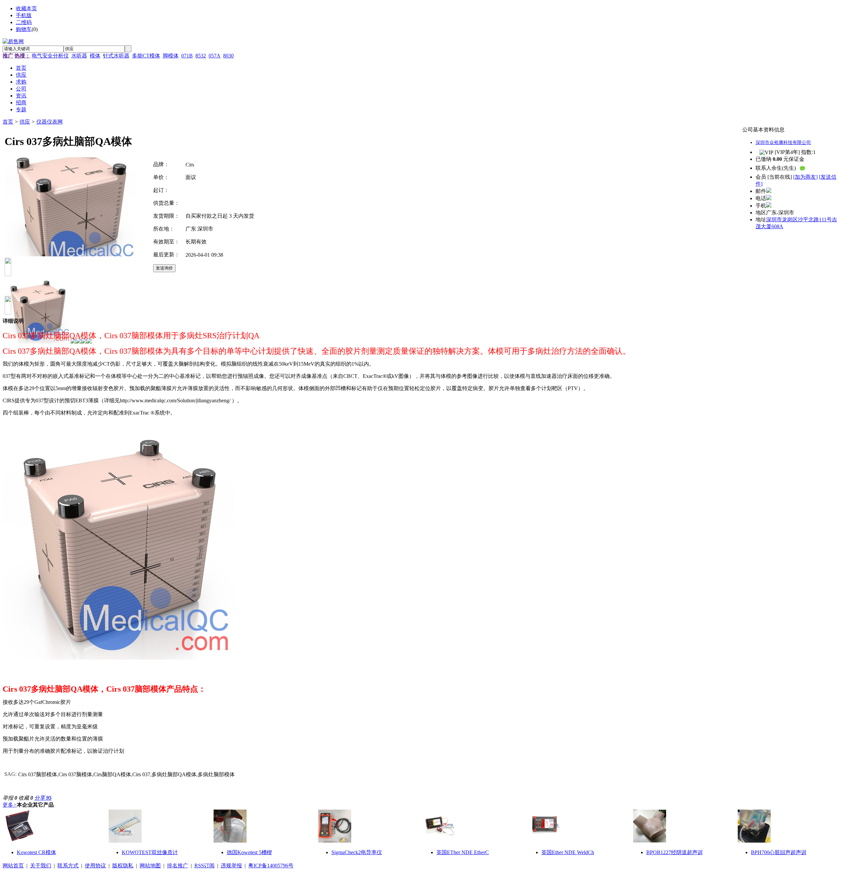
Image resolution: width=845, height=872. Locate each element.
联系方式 (68, 865)
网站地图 (150, 865)
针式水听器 (116, 55)
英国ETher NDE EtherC (462, 852)
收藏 (25, 798)
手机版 (24, 15)
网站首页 (13, 865)
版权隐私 (122, 865)
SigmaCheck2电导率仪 (356, 852)
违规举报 (231, 865)
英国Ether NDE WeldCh (567, 852)
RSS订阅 (204, 865)
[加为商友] (805, 177)
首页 (8, 122)
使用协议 (95, 865)
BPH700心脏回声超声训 (778, 852)
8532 (200, 55)
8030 (228, 55)
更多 (10, 805)
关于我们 (40, 865)
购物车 (24, 29)
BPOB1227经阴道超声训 (674, 852)
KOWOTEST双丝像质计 (150, 852)
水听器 (79, 55)
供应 (24, 122)
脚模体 (171, 55)
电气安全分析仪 (50, 55)
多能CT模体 (146, 55)
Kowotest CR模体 (36, 852)
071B (187, 55)
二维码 (24, 22)
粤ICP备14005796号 (270, 865)
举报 (10, 798)
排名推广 (177, 865)
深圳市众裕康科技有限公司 (783, 142)
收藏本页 (26, 8)
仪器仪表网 (49, 122)
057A (214, 55)
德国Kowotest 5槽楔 (249, 852)
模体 (95, 55)
